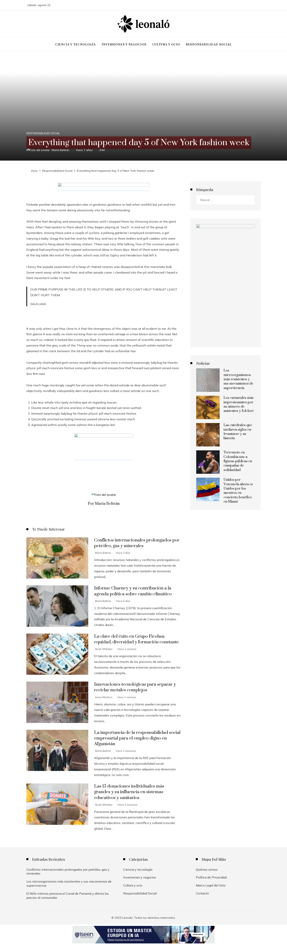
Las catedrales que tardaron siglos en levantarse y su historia (238, 431)
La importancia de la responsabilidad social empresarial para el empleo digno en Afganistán (137, 738)
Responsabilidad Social (43, 133)
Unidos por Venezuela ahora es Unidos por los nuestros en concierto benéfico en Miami (238, 491)
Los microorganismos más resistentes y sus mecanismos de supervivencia (238, 379)
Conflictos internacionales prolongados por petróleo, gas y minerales (136, 543)
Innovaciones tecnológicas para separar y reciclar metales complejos (135, 687)
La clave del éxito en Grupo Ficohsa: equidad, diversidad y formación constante (136, 639)
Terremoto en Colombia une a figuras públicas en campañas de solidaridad (238, 461)
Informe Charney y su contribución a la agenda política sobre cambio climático (133, 591)
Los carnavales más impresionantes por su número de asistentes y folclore (239, 404)
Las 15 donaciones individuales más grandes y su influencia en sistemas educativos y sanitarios (129, 791)
